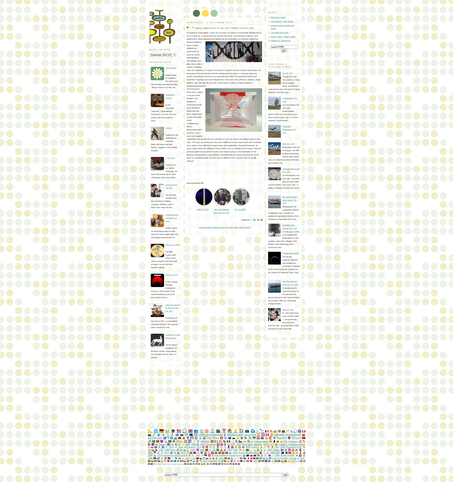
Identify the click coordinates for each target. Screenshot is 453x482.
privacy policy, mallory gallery (283, 37)
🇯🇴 (257, 458)
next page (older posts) (235, 227)
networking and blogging (175, 455)
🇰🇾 (219, 464)
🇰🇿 (260, 458)
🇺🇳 (155, 447)
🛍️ (258, 450)
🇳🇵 (244, 461)
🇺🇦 (254, 437)
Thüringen (211, 444)
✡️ (289, 450)
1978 (166, 452)
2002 (205, 461)
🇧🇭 (251, 458)
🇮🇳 (244, 455)
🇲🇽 (228, 441)
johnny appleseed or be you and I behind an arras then (224, 28)
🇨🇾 (172, 458)
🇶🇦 (269, 455)
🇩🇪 (161, 431)
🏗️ (243, 450)
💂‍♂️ (228, 447)
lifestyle (279, 434)
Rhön (179, 441)
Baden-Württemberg (248, 452)
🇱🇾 (197, 458)
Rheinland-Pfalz (294, 447)
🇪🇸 (212, 441)
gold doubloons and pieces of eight (171, 218)
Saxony (163, 444)
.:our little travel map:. (280, 32)
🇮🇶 (223, 452)
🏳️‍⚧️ (158, 452)
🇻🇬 (239, 464)
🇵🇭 (230, 464)
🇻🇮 (154, 464)
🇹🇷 (303, 437)
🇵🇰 (286, 452)
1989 (235, 450)
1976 (198, 447)
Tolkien (276, 450)
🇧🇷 (228, 458)
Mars (244, 444)
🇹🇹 (236, 464)
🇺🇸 (179, 431)
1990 (269, 450)
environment (293, 434)
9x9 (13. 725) (288, 310)
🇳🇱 (258, 437)
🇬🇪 (210, 458)
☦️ (218, 444)
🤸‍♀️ (264, 450)
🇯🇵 (163, 434)
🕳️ (233, 437)
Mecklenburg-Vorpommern (228, 455)
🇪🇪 (205, 455)
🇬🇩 (304, 461)
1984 (282, 447)
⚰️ (224, 441)
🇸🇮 (207, 458)
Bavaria (281, 437)
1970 (265, 444)
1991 (235, 452)
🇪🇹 (208, 464)
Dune (172, 450)
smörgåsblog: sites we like (282, 21)
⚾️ (238, 458)
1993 (277, 455)
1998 (285, 458)
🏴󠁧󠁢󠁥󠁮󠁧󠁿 (149, 450)
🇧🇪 (149, 444)
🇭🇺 (293, 450)
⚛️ (263, 434)
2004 (290, 458)
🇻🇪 (254, 455)
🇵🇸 (168, 444)
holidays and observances (292, 444)
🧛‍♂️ (205, 452)
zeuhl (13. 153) (171, 275)
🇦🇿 (275, 461)
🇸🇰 (251, 455)
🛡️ (198, 441)
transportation (261, 441)
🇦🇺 (282, 452)
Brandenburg (214, 461)
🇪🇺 (191, 434)
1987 (150, 452)
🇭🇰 (219, 452)
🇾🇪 (300, 455)
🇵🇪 (227, 464)
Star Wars (213, 437)
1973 (202, 444)
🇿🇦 (158, 461)
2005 (293, 461)
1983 (202, 450)
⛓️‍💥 (154, 434)
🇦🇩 (181, 461)
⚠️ (261, 447)
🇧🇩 (185, 464)
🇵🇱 (152, 447)
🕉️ (209, 455)
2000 (221, 458)
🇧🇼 (194, 464)
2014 (169, 464)
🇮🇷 (204, 437)
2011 (164, 464)
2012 (297, 461)
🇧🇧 (279, 461)
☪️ (197, 450)
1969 (187, 444)
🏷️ (168, 434)
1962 (255, 461)
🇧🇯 (188, 464)
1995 (274, 458)
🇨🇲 (199, 464)
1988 (150, 458)
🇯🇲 (149, 461)
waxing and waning (290, 253)
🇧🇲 (301, 461)
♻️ (239, 447)
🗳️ (229, 437)
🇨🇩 (171, 461)
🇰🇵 (226, 452)
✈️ (249, 437)
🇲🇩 (155, 461)
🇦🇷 (295, 458)
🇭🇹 (254, 458)
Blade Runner (287, 455)
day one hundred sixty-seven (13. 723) (289, 200)
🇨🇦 (267, 434)
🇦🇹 (185, 441)
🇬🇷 (171, 437)
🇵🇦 (158, 458)
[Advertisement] (233, 398)
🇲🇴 (175, 461)
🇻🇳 (289, 452)
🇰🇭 (216, 464)
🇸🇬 (204, 458)
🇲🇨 (191, 461)
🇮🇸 (169, 441)
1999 (166, 450)
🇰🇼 (241, 458)
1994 (187, 458)
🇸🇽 (233, 464)
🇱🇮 (241, 461)
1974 (171, 447)
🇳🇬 (225, 464)
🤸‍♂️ (272, 461)
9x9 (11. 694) (170, 68)
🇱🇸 (222, 464)
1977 (182, 452)
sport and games (187, 447)
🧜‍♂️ (188, 450)
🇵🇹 (206, 450)
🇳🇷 (266, 461)
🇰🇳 (149, 464)
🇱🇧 (300, 441)
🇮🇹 (303, 431)
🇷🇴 (247, 461)
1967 (198, 455)
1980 (229, 450)
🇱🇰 (259, 461)
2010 (160, 464)
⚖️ (212, 431)
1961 (276, 447)
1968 (193, 444)
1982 (192, 450)
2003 (193, 458)
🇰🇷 (174, 452)
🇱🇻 (188, 461)
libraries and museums (241, 434)
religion (205, 441)
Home (247, 227)
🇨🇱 (184, 461)
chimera (168, 128)
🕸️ (267, 458)
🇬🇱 (152, 450)
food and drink (255, 444)
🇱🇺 (263, 458)
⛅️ (264, 447)
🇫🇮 (243, 447)
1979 (159, 455)
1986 (272, 452)
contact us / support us (281, 40)
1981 (161, 450)
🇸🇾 (191, 452)
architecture (155, 437)
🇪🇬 (216, 452)
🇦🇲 (225, 458)
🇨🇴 (202, 464)
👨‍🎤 (217, 447)
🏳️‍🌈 (262, 437)
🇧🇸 (191, 464)
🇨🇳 (179, 437)
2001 (278, 452)
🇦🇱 (168, 461)
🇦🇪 (212, 452)
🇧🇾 (196, 464)
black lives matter (278, 17)
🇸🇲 (228, 461)
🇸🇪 (153, 441)
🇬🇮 (282, 461)
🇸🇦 (247, 450)
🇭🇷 (232, 447)
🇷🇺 (182, 434)
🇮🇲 (154, 458)
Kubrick (255, 447)
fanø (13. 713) (288, 144)
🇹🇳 (251, 461)
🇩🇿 (205, 464)
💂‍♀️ (300, 450)
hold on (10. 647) (172, 245)
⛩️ (165, 461)
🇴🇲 (200, 458)
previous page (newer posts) (211, 227)
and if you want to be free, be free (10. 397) (172, 308)
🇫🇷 (266, 431)
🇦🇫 (169, 458)
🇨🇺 (282, 450)
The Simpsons (290, 441)
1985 (247, 447)
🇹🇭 (269, 461)
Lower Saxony (178, 464)
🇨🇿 (240, 441)
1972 (238, 444)
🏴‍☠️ (217, 450)
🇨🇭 (221, 437)
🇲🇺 (263, 461)
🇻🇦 (183, 444)
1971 (271, 444)
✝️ (299, 431)
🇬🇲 (213, 464)
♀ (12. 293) (170, 158)
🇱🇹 (285, 461)
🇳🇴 (157, 441)
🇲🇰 (225, 461)
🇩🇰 (221, 444)
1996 (279, 458)
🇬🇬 (238, 461)
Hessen (296, 437)
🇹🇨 (152, 464)
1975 (233, 444)
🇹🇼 (194, 452)
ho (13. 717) (287, 73)
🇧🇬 (152, 461)
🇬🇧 (190, 431)
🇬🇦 (211, 464)
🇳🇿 (247, 455)
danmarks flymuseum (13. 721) (289, 129)
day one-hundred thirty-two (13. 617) (222, 211)
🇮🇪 (216, 441)
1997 (302, 458)
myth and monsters (211, 434)
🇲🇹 (247, 458)
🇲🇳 (244, 458)
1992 (150, 455)
